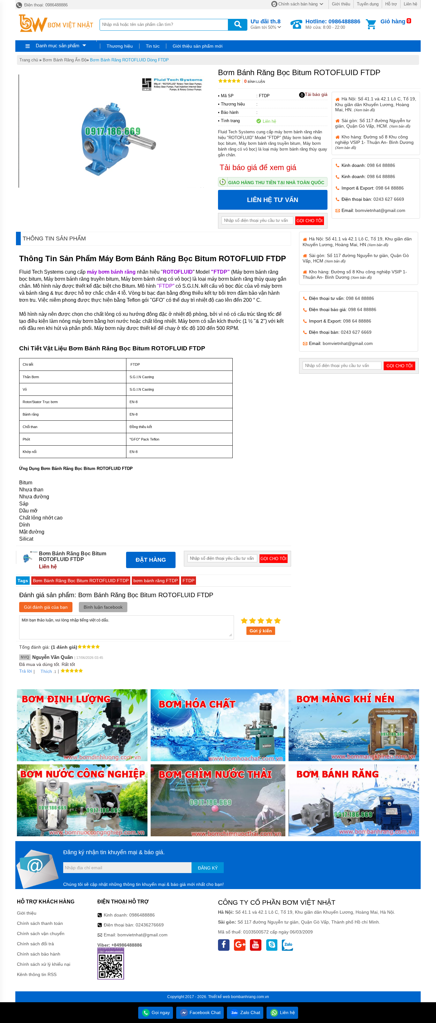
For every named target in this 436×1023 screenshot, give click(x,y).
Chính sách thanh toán (40, 923)
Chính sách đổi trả (35, 943)
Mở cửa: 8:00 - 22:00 (332, 24)
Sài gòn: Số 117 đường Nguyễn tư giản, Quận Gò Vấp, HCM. (372, 123)
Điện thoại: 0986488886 (45, 5)
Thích (46, 671)
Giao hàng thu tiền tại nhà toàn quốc (276, 182)
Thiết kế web (219, 997)
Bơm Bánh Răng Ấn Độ (64, 60)
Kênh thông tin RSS (36, 974)
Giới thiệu (341, 4)
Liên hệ (410, 4)
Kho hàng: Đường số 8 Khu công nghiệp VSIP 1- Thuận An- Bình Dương (374, 142)
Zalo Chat (249, 1012)
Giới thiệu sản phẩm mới (197, 46)
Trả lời (25, 671)
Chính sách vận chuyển (40, 933)
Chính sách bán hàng (298, 4)
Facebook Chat (204, 1012)
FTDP (188, 580)
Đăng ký (208, 868)
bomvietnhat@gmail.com (380, 210)
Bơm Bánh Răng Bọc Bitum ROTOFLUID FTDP (81, 580)
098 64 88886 (381, 165)
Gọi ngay (160, 1012)
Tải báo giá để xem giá (258, 167)
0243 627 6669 (388, 199)
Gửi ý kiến (261, 630)
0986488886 (142, 915)
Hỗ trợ (391, 4)
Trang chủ (28, 60)
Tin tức (153, 46)
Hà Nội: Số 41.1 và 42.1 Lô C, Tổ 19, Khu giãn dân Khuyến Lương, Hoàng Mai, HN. (375, 104)
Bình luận (254, 81)
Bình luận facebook (103, 607)
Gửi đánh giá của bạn (46, 607)
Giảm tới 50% (266, 24)
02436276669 (150, 924)
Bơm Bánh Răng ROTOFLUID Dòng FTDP (129, 60)
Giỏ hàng (392, 21)
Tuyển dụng (368, 4)
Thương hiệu (120, 46)
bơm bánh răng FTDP (155, 580)
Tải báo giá (316, 94)
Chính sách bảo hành (38, 954)
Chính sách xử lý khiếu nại (43, 964)
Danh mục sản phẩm (57, 45)
